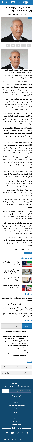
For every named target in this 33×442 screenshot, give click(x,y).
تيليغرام (5, 367)
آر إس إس (5, 373)
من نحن (16, 416)
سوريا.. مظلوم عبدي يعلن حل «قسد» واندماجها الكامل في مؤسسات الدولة (11, 272)
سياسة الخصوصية (16, 421)
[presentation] (27, 326)
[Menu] (30, 2)
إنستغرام (27, 373)
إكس (16, 367)
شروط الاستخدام (16, 424)
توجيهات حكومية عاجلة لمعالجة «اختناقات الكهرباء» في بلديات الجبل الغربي (15, 348)
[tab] (27, 326)
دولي (30, 18)
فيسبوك (27, 367)
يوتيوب (16, 373)
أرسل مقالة (16, 402)
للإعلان (16, 399)
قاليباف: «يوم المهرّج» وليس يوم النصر (20, 304)
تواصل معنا (16, 418)
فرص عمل (16, 408)
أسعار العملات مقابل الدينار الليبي (16, 405)
